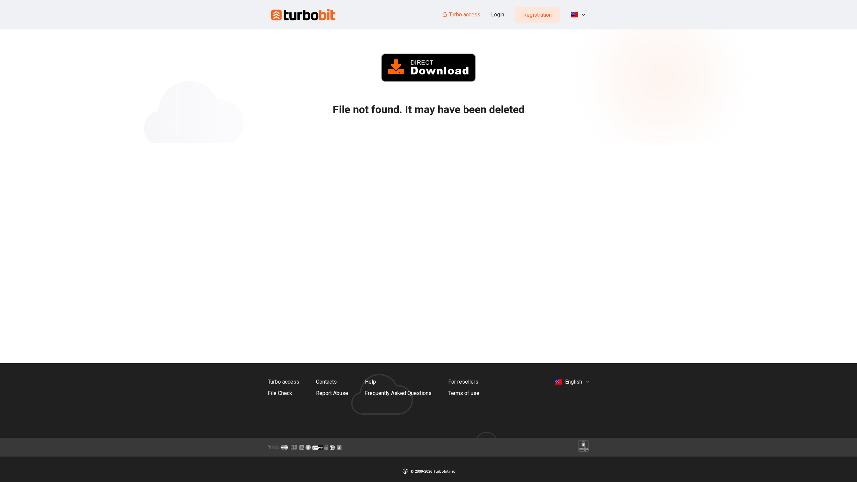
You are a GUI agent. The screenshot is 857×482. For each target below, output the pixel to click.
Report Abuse (332, 393)
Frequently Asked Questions (398, 393)
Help (370, 382)
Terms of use (463, 393)
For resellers (463, 382)
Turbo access (464, 14)
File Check (280, 393)
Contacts (326, 382)
